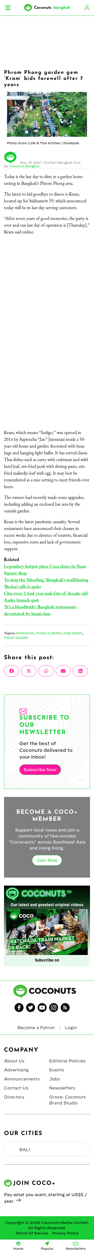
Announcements (22, 1079)
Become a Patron (36, 1027)
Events (56, 1070)
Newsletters (62, 1088)
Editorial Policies (67, 1061)
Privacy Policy (65, 1233)
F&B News (72, 633)
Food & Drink (49, 633)
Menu (8, 8)
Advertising (16, 1070)
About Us (14, 1061)
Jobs (54, 1079)
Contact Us (16, 1088)
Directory (14, 1097)
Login (87, 8)
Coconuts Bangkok (24, 166)
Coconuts (52, 8)
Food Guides (16, 637)
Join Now (47, 860)
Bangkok (25, 633)
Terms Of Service (31, 1233)
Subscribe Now (40, 769)
